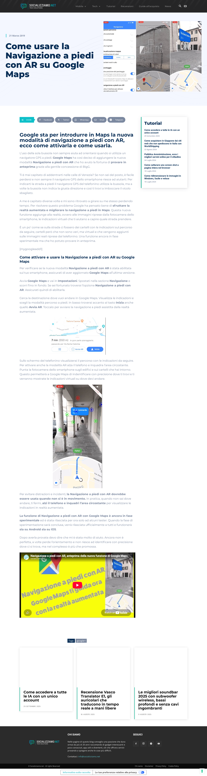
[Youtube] (185, 6)
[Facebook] (136, 744)
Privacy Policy (161, 766)
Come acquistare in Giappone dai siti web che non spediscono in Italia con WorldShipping (163, 143)
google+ (81, 640)
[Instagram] (143, 744)
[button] (180, 6)
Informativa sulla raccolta (76, 772)
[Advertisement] (164, 210)
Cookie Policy (173, 766)
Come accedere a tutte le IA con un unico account (45, 696)
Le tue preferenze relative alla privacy (116, 772)
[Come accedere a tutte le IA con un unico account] (46, 667)
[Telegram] (151, 744)
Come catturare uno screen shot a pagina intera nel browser (161, 166)
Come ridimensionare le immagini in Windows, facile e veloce (162, 177)
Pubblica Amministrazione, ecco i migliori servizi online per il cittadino (162, 155)
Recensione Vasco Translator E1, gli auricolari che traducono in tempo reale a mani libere (100, 700)
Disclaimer (149, 766)
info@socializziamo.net (89, 756)
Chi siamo (139, 766)
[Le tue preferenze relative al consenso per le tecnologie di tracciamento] (202, 771)
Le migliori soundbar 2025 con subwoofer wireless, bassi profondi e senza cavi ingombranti (158, 700)
